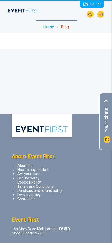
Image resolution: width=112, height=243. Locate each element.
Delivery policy (29, 195)
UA (92, 4)
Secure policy (28, 178)
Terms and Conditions (35, 186)
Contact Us (26, 199)
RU (99, 4)
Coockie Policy (29, 182)
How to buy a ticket (32, 170)
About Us (25, 165)
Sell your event (29, 174)
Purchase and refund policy (39, 191)
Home (48, 27)
